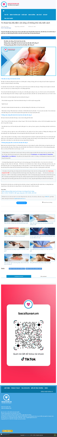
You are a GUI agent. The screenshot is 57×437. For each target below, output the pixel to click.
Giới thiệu (7, 388)
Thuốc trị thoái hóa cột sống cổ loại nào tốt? (14, 236)
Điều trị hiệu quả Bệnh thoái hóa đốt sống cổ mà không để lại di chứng (18, 191)
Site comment (44, 276)
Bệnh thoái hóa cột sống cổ (17, 268)
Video (46, 388)
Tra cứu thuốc (8, 18)
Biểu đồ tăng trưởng (37, 388)
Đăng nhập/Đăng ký (47, 391)
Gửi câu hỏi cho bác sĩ (21, 202)
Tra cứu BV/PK (25, 388)
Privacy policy (15, 388)
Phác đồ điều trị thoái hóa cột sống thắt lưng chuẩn (16, 223)
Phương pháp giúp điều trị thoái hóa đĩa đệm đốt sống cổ (19, 45)
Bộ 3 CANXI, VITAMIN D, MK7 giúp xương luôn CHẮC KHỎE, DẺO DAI (19, 193)
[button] (15, 15)
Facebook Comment (19, 276)
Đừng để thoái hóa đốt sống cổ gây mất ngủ (40, 262)
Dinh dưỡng (31, 14)
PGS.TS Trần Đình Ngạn (6, 28)
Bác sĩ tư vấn (27, 435)
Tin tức (6, 14)
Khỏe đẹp (24, 14)
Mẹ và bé (39, 14)
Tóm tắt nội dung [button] (6, 37)
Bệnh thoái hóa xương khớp (33, 268)
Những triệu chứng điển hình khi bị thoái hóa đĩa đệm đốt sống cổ (21, 43)
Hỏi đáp (45, 14)
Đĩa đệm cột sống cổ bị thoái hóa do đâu (14, 41)
